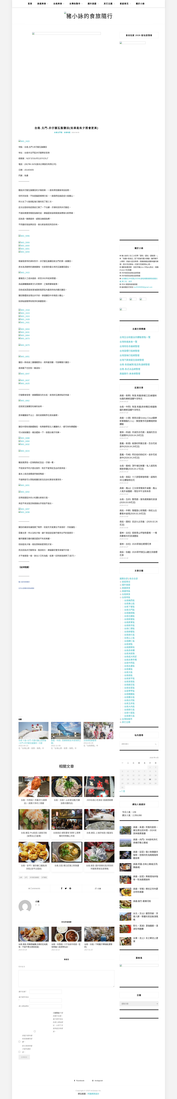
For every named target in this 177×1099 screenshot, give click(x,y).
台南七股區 (129, 713)
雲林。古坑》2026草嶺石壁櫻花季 (135, 544)
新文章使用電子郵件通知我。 (27, 1049)
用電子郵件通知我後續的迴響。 (27, 1039)
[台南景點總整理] (99, 730)
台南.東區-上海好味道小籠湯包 (100, 833)
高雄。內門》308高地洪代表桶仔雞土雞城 (145, 841)
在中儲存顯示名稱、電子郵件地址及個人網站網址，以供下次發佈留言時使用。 (58, 1022)
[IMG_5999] (24, 242)
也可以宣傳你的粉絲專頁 (26, 588)
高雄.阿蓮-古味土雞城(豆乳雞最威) (145, 865)
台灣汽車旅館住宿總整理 (132, 360)
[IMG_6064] (24, 335)
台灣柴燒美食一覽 (128, 342)
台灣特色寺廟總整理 (129, 346)
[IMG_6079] (24, 345)
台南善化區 (129, 716)
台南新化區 (129, 710)
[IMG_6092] (24, 492)
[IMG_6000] (24, 246)
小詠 (99, 889)
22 (150, 779)
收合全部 (133, 579)
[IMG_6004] (24, 329)
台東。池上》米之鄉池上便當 (145, 939)
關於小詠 (140, 3)
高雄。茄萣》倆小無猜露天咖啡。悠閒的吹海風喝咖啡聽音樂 (145, 855)
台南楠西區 (129, 600)
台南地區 (67, 132)
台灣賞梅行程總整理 (129, 355)
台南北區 (128, 672)
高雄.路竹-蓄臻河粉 (142, 901)
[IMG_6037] (24, 380)
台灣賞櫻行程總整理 (129, 351)
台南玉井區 (129, 703)
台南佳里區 (129, 688)
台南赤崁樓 (129, 650)
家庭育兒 (124, 3)
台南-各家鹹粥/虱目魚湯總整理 (135, 364)
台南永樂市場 (130, 660)
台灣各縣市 (74, 3)
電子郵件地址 (24, 998)
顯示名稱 (22, 992)
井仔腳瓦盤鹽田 (34, 877)
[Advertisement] (66, 621)
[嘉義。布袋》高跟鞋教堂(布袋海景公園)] (66, 730)
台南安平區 (129, 678)
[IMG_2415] (24, 272)
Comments (34, 888)
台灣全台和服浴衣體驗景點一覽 (135, 337)
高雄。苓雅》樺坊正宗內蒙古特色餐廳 (145, 890)
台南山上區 (129, 638)
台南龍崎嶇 (129, 613)
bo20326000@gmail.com (143, 287)
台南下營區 (129, 607)
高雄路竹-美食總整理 (130, 373)
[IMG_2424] (24, 316)
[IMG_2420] (24, 141)
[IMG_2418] (24, 310)
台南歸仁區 (129, 641)
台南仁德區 (129, 628)
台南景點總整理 (90, 740)
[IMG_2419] (24, 313)
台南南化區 (129, 635)
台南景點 (128, 644)
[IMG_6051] (24, 356)
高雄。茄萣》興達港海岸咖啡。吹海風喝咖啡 (145, 878)
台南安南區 (129, 681)
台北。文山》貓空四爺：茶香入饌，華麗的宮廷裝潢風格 (145, 916)
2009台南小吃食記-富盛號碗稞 (100, 800)
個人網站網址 (24, 1006)
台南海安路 (129, 653)
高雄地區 (126, 591)
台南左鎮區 (129, 616)
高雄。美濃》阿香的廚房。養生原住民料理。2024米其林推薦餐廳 (145, 830)
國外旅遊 (92, 3)
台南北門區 (58, 132)
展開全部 (124, 579)
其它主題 (108, 3)
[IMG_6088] (24, 438)
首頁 (30, 3)
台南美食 (57, 3)
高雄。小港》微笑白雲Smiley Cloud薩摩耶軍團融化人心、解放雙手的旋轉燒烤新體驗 (138, 421)
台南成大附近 (130, 657)
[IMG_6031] (24, 332)
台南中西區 (129, 663)
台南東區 (128, 669)
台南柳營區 (129, 632)
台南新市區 (129, 625)
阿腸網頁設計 (93, 1094)
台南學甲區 (129, 691)
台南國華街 (129, 647)
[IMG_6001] (24, 249)
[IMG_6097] (24, 509)
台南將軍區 (129, 622)
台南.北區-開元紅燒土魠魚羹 (67, 865)
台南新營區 (129, 619)
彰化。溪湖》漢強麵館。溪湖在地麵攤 (145, 927)
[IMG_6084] (24, 441)
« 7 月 (122, 791)
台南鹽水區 (129, 697)
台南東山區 (129, 603)
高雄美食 (41, 3)
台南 (21, 877)
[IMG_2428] (24, 319)
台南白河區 (129, 700)
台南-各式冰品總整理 (130, 369)
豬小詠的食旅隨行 (24, 582)
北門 (26, 877)
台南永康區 (129, 666)
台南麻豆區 (129, 685)
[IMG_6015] (24, 451)
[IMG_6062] (24, 401)
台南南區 (128, 675)
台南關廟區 (129, 694)
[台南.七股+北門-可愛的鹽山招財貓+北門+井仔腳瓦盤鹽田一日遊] (33, 730)
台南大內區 (129, 706)
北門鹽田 (44, 877)
